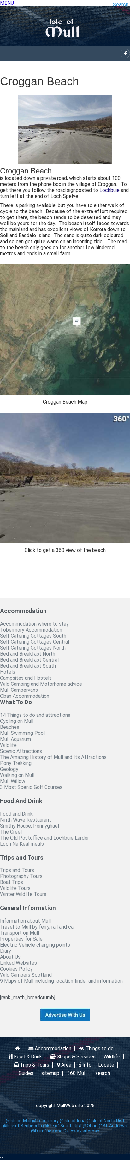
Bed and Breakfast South (28, 666)
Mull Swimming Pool (22, 733)
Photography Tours (21, 876)
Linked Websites (18, 963)
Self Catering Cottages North (33, 648)
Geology (9, 769)
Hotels (7, 672)
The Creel (11, 832)
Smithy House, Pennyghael (29, 826)
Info (86, 1065)
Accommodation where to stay (34, 624)
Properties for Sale (21, 939)
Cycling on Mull (16, 721)
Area (65, 1065)
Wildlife (8, 745)
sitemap (50, 1073)
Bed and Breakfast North (27, 654)
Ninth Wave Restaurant (25, 820)
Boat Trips (11, 882)
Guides (26, 1073)
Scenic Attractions (21, 751)
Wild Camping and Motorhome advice (41, 684)
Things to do (99, 1048)
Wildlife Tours (15, 888)
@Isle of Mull (18, 1120)
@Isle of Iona (73, 1120)
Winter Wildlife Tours (23, 894)
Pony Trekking (16, 763)
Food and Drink (16, 814)
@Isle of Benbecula (22, 1125)
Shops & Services (76, 1056)
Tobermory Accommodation (31, 630)
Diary (5, 951)
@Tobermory (45, 1120)
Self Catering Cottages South (33, 636)
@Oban (90, 1125)
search (102, 1073)
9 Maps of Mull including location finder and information (61, 981)
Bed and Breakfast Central (29, 660)
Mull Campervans (19, 690)
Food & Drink (27, 1056)
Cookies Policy (16, 969)
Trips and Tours (17, 870)
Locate (106, 1065)
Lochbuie (109, 190)
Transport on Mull (19, 933)
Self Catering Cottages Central (34, 642)
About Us (10, 957)
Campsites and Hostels (26, 678)
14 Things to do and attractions (35, 715)
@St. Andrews (112, 1125)
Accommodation (52, 1048)
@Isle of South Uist (62, 1125)
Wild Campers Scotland (26, 975)
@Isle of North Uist (105, 1120)
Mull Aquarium (15, 739)
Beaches (9, 727)
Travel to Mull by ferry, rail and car (37, 927)
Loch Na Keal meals (22, 844)
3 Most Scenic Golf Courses (31, 787)
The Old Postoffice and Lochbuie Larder (44, 838)
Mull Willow (12, 781)
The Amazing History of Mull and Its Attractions (53, 757)
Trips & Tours (34, 1065)
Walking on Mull (17, 775)
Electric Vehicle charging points (35, 945)
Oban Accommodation (24, 696)
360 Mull (76, 1073)
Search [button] (120, 5)
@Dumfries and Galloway (56, 1130)
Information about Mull (25, 921)
